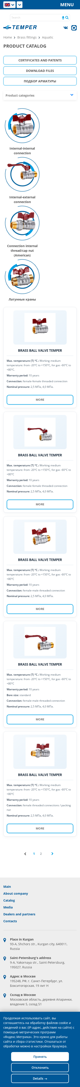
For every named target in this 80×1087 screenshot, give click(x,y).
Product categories (20, 95)
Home (7, 37)
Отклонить (40, 1067)
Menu (67, 5)
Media (8, 907)
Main (7, 886)
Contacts (10, 921)
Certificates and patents (40, 60)
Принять (40, 1056)
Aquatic (47, 37)
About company (15, 893)
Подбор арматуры (40, 81)
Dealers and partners (19, 914)
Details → (40, 1078)
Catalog (9, 900)
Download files (40, 71)
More (40, 400)
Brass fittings (27, 37)
